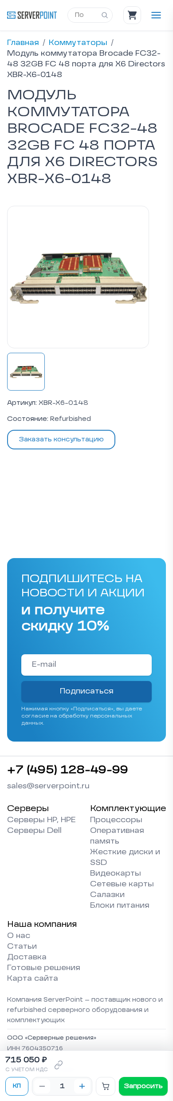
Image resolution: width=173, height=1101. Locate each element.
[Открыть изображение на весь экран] (78, 277)
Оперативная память (117, 836)
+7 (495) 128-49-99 (67, 770)
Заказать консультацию (61, 439)
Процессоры (116, 820)
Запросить (143, 1086)
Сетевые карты (122, 884)
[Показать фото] (26, 372)
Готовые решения (43, 968)
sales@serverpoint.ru (48, 786)
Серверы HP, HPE (41, 820)
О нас (18, 936)
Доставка (27, 957)
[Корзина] (132, 15)
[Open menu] (156, 15)
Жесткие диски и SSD (125, 858)
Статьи (22, 946)
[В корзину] (105, 1086)
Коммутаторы (78, 43)
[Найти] (104, 15)
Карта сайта (32, 979)
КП (17, 1086)
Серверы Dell (34, 831)
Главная (23, 43)
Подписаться (87, 691)
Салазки (107, 895)
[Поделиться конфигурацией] (58, 1065)
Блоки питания (119, 905)
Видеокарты (115, 873)
